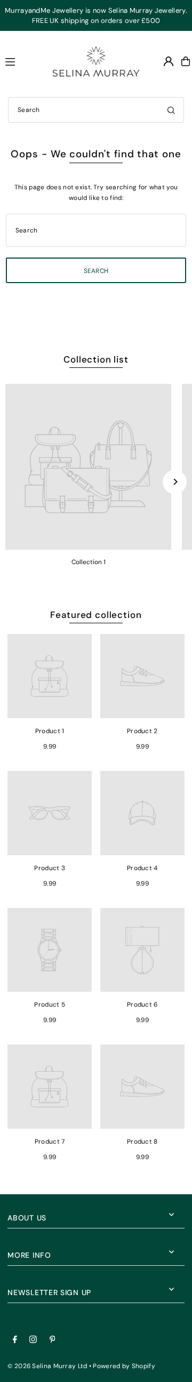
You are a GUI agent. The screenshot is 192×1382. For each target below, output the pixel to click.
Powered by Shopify (124, 1366)
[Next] (175, 482)
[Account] (168, 61)
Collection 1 (88, 562)
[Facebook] (15, 1340)
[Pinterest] (52, 1340)
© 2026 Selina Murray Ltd (47, 1366)
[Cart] (185, 61)
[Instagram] (33, 1340)
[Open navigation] (19, 61)
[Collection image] (88, 467)
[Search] (171, 110)
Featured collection (95, 615)
